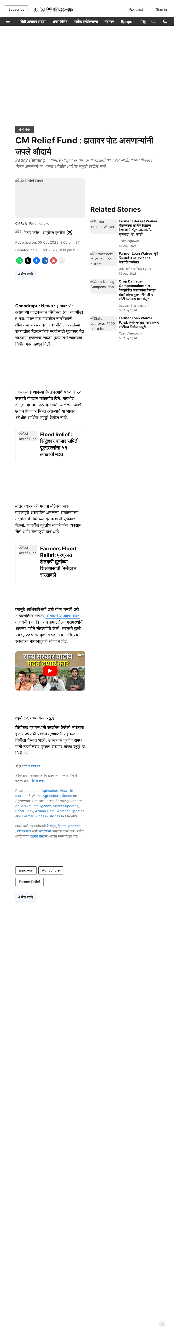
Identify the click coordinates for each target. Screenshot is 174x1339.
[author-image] (18, 232)
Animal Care (45, 811)
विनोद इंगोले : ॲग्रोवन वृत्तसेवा (44, 232)
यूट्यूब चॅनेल (37, 836)
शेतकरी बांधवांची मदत (62, 615)
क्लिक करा (37, 780)
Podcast (136, 9)
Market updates (65, 806)
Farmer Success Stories (41, 816)
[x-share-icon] (28, 263)
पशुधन (145, 21)
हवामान (109, 21)
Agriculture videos (57, 796)
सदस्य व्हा (34, 765)
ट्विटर (62, 826)
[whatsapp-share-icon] (19, 263)
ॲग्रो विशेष (59, 21)
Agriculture (51, 870)
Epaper (127, 21)
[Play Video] (50, 671)
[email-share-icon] (53, 263)
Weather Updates (70, 811)
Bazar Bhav (24, 811)
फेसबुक (51, 826)
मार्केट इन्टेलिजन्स (86, 21)
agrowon (26, 870)
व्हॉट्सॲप (45, 831)
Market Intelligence (35, 806)
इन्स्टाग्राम (74, 826)
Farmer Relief (29, 882)
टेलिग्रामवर (24, 831)
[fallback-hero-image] (103, 226)
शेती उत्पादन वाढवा (32, 21)
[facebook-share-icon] (36, 263)
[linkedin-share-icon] (45, 263)
